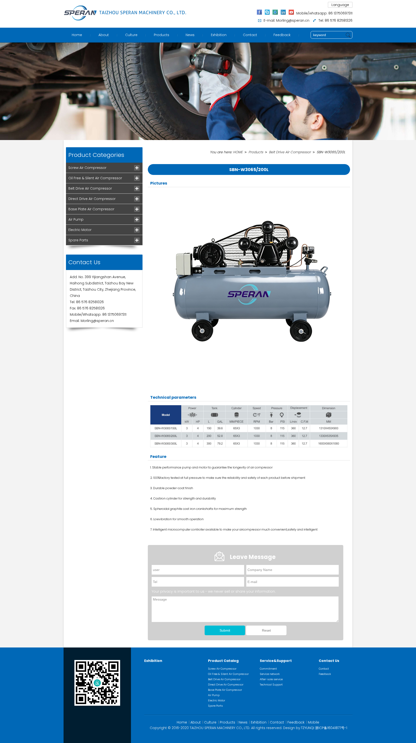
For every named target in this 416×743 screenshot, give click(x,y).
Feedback (282, 34)
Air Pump (76, 219)
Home (77, 34)
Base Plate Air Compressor (91, 209)
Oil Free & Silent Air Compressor (95, 178)
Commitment (268, 669)
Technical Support (271, 684)
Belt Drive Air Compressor (90, 188)
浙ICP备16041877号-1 (331, 727)
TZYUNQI (307, 727)
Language (340, 4)
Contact (250, 34)
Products (161, 34)
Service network (270, 674)
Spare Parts (78, 240)
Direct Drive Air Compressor (92, 198)
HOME (238, 152)
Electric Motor (79, 229)
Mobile (313, 722)
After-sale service (271, 679)
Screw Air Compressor (87, 167)
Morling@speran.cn (292, 20)
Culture (131, 34)
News (190, 34)
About (103, 34)
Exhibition (219, 34)
